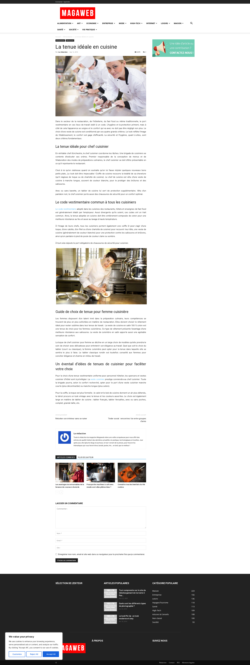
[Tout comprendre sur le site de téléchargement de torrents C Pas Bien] (110, 593)
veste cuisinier (97, 379)
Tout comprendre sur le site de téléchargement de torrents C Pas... (132, 593)
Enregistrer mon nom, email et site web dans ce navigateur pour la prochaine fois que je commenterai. (101, 554)
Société (72, 29)
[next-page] (61, 492)
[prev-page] (57, 492)
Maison (177, 23)
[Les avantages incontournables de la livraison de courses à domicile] (69, 472)
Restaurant (70, 40)
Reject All (34, 654)
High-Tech (135, 23)
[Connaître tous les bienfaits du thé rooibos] (132, 472)
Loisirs (164, 23)
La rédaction (62, 52)
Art (79, 23)
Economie (91, 23)
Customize (17, 654)
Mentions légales (188, 662)
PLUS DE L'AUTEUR (85, 457)
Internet (150, 23)
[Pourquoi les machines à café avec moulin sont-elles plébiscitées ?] (101, 472)
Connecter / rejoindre (62, 2)
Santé (60, 29)
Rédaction (162, 662)
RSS (178, 662)
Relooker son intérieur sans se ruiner (71, 418)
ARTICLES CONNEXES (66, 457)
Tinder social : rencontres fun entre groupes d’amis (127, 419)
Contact (171, 662)
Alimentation (64, 23)
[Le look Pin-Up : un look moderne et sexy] (110, 619)
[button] (191, 23)
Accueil (58, 37)
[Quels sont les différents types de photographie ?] (110, 606)
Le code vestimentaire (65, 209)
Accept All (50, 654)
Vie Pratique (88, 29)
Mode (121, 23)
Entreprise (107, 23)
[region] (34, 646)
